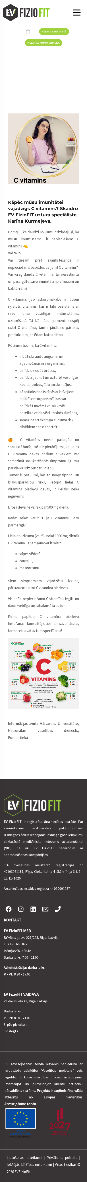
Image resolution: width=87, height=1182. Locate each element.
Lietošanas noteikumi (24, 1157)
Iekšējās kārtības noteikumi (29, 1164)
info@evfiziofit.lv (17, 950)
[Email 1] (45, 909)
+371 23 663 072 (15, 944)
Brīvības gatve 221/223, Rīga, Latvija (31, 937)
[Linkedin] (33, 909)
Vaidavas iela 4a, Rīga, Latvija (26, 1001)
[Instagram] (21, 909)
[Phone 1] (57, 909)
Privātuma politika (62, 1157)
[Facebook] (8, 909)
